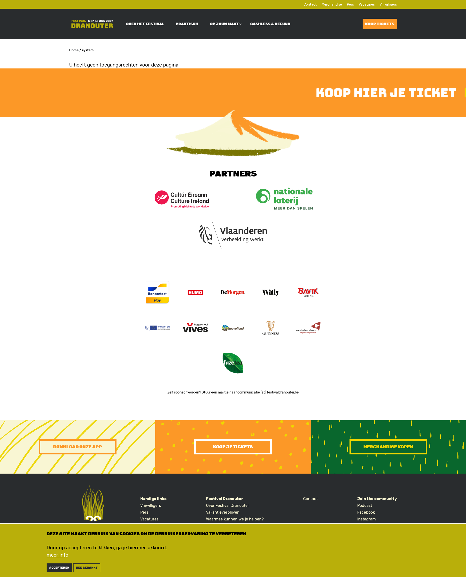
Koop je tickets (233, 447)
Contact (310, 4)
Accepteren (59, 567)
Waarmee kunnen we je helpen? (235, 519)
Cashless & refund (270, 24)
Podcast (364, 505)
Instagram (366, 519)
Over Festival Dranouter (227, 505)
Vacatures (367, 4)
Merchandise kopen (388, 447)
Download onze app (77, 447)
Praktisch (187, 24)
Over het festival (145, 24)
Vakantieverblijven (223, 512)
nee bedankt (87, 567)
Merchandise (332, 4)
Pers (350, 4)
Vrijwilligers (388, 4)
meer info (57, 555)
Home (74, 50)
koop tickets (379, 24)
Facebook (366, 512)
